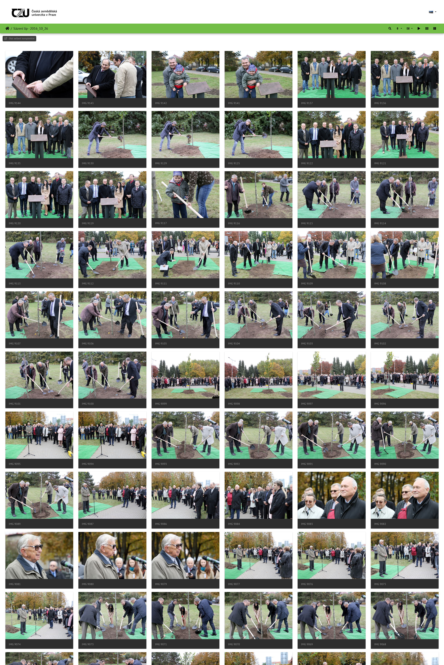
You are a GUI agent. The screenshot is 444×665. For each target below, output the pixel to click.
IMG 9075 (380, 584)
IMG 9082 (380, 524)
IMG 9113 (15, 283)
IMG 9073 (88, 644)
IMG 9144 (15, 103)
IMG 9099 (161, 403)
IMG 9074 (15, 644)
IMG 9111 (161, 283)
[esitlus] (419, 28)
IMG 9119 (88, 223)
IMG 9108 (380, 283)
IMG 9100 (88, 403)
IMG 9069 (307, 644)
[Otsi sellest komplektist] (390, 28)
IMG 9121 (380, 163)
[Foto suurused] (409, 28)
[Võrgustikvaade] (427, 28)
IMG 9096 (380, 403)
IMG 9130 (88, 163)
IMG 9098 (234, 403)
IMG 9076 (307, 584)
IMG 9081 (15, 584)
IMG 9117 (161, 223)
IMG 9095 (15, 464)
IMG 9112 (88, 283)
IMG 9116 (234, 223)
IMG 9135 (15, 163)
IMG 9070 (234, 644)
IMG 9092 (234, 464)
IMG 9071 (161, 644)
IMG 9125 (234, 163)
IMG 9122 (307, 163)
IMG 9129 (161, 163)
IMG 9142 (161, 103)
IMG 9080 (88, 584)
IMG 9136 (380, 103)
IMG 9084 (234, 524)
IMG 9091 (307, 464)
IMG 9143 (88, 103)
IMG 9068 (380, 644)
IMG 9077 (234, 584)
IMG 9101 (15, 403)
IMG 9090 (380, 464)
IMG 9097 (307, 403)
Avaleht (7, 28)
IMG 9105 (161, 343)
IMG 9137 (307, 103)
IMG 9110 (234, 283)
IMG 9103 (307, 343)
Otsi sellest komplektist (21, 38)
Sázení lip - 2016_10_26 (30, 28)
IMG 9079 (161, 584)
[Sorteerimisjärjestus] (399, 28)
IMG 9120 (15, 223)
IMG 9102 (380, 343)
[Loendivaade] (435, 28)
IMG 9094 (88, 464)
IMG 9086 (161, 524)
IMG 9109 (307, 283)
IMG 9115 (307, 223)
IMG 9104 (234, 343)
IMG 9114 (380, 223)
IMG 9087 (88, 524)
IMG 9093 (161, 464)
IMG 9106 (88, 343)
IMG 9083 (307, 524)
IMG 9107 (15, 343)
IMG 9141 (234, 103)
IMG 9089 (15, 524)
